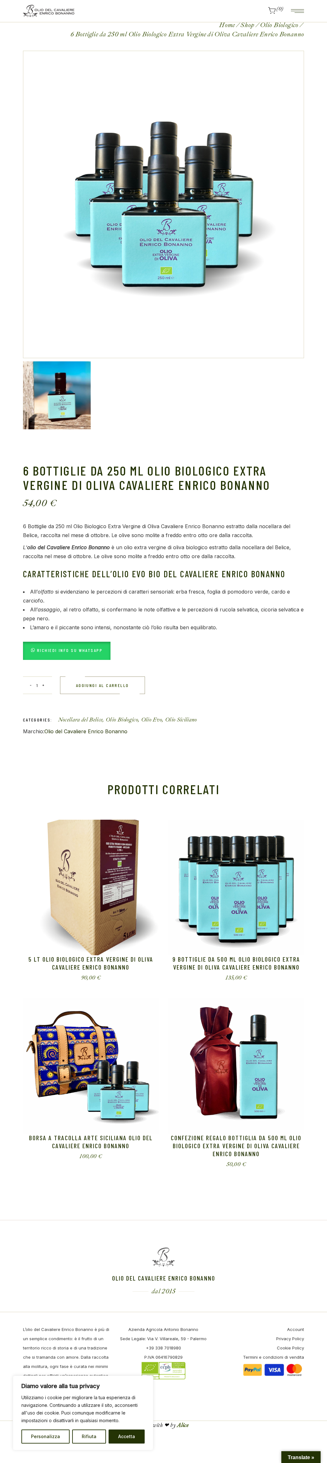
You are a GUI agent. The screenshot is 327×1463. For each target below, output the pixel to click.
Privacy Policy (290, 1338)
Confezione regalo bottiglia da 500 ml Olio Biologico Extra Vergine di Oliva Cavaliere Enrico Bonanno (236, 1145)
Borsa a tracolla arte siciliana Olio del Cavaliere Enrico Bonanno (91, 1141)
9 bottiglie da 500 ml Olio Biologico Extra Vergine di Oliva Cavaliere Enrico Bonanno (236, 963)
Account (295, 1329)
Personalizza (45, 1436)
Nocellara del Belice (80, 719)
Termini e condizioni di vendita (273, 1357)
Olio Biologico (122, 719)
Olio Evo (151, 719)
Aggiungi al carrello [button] (85, 977)
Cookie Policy (290, 1347)
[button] (67, 650)
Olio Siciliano (181, 719)
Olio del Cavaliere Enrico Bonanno (85, 731)
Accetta (126, 1436)
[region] (83, 1413)
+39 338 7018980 (163, 1347)
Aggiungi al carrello (102, 685)
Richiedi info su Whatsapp (70, 650)
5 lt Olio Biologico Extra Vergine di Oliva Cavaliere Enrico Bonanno (90, 963)
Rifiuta (89, 1436)
